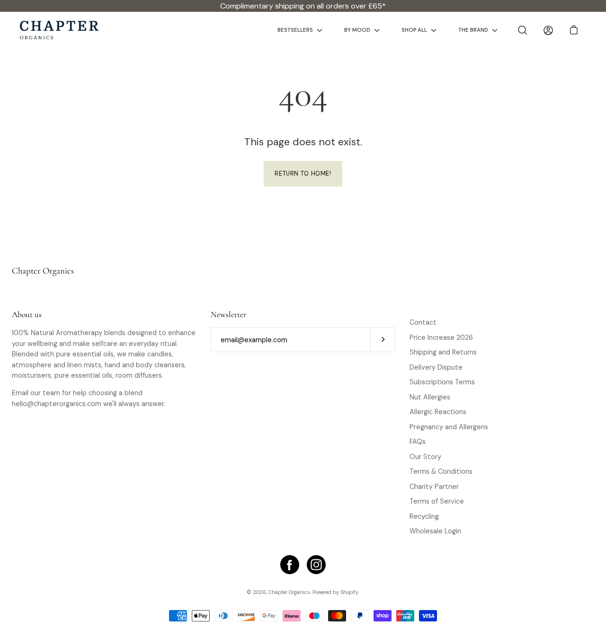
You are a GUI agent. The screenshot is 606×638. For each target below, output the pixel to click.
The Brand (473, 30)
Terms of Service (437, 501)
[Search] (522, 30)
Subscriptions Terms (442, 382)
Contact (423, 322)
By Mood (357, 30)
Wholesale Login (435, 531)
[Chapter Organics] (59, 30)
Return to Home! (303, 173)
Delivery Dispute (436, 367)
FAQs (418, 441)
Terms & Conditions (441, 471)
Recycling (424, 516)
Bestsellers (295, 30)
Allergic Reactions (438, 412)
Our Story (425, 456)
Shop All (414, 30)
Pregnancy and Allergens (449, 427)
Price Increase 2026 (441, 337)
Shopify (349, 592)
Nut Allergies (430, 397)
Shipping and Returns (443, 352)
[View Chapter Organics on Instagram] (316, 564)
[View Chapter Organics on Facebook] (289, 564)
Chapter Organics (43, 271)
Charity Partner (434, 486)
